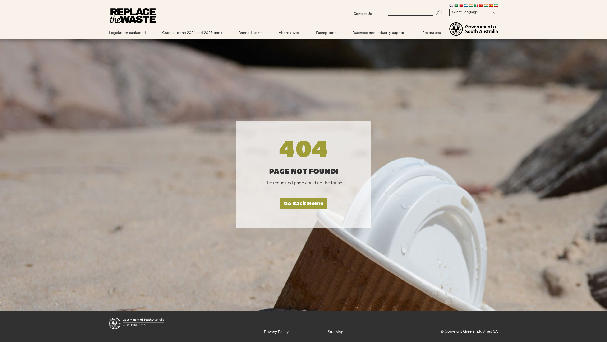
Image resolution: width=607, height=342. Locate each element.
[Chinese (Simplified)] (461, 6)
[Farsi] (496, 6)
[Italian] (476, 6)
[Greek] (466, 6)
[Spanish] (491, 6)
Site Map (335, 332)
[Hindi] (471, 6)
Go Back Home (303, 203)
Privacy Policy (276, 332)
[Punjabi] (486, 6)
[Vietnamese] (481, 6)
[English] (451, 6)
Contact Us (363, 14)
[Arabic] (456, 6)
